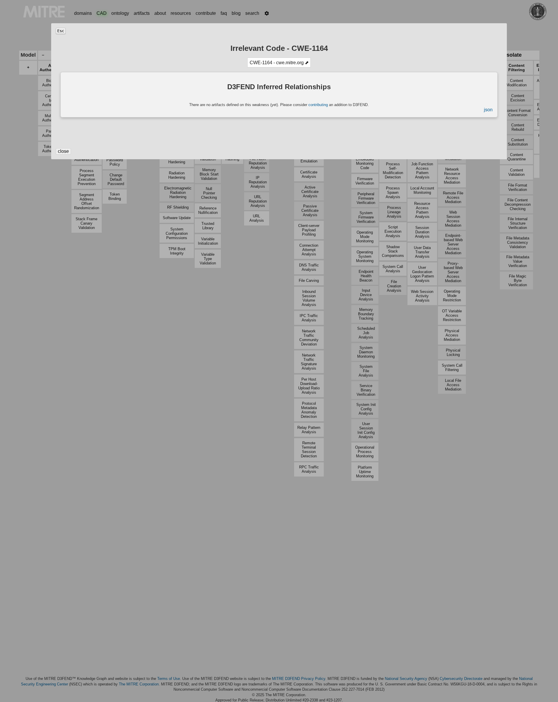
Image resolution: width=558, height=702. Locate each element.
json (488, 109)
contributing (318, 105)
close (63, 151)
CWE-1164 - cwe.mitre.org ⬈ (279, 62)
